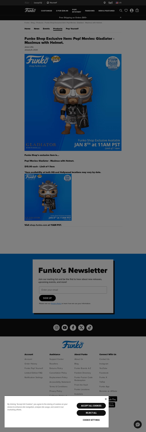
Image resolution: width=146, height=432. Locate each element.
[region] (57, 411)
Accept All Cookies (91, 405)
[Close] (106, 399)
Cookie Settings (91, 420)
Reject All (91, 412)
